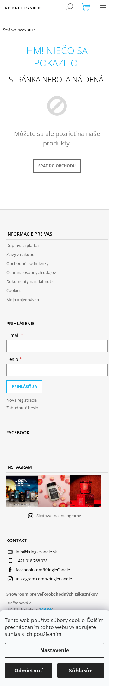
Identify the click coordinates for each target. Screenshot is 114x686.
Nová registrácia (21, 400)
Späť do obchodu (57, 166)
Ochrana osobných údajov (31, 272)
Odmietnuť (28, 670)
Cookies (13, 290)
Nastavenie (54, 650)
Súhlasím (81, 670)
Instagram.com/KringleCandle (44, 579)
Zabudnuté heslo (22, 408)
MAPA (46, 609)
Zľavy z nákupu (20, 254)
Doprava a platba (22, 245)
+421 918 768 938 (32, 561)
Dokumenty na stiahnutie (30, 281)
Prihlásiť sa (24, 386)
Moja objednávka (22, 299)
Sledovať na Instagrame (58, 515)
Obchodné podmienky (27, 263)
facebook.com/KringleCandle (43, 569)
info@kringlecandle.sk (36, 551)
